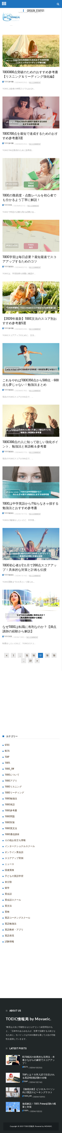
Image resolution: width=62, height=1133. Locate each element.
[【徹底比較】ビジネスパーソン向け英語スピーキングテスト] (13, 1092)
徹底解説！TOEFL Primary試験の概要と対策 (39, 1105)
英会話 (8, 893)
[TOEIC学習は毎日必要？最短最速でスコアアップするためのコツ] (30, 236)
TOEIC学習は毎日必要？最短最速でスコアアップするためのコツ (29, 258)
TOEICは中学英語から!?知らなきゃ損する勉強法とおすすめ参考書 (30, 505)
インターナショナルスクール (20, 846)
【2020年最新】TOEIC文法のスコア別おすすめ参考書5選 (29, 320)
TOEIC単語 (10, 804)
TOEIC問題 (10, 816)
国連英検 (9, 870)
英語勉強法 (10, 923)
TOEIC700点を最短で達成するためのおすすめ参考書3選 (30, 135)
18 (47, 655)
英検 (7, 911)
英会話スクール (13, 899)
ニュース (9, 864)
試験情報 (9, 941)
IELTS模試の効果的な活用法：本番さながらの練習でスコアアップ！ (38, 1060)
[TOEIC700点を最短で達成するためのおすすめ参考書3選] (30, 112)
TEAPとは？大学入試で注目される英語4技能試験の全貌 (38, 1076)
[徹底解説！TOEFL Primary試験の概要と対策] (13, 1107)
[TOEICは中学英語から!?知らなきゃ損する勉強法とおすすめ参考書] (30, 482)
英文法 (8, 905)
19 (54, 655)
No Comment (35, 82)
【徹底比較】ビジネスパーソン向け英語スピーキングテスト (38, 1090)
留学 (7, 887)
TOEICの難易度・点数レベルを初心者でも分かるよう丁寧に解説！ (29, 197)
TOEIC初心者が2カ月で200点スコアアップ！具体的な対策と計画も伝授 (29, 567)
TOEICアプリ (11, 780)
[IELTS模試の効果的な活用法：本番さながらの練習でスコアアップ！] (13, 1060)
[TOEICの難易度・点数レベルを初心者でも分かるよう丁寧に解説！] (30, 174)
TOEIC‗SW (9, 768)
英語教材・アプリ (14, 929)
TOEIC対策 (7, 205)
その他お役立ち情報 (15, 840)
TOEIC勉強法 (8, 266)
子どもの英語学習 (14, 875)
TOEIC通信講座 (12, 834)
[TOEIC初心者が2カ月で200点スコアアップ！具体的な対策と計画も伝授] (30, 544)
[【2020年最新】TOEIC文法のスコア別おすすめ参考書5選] (30, 297)
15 (27, 655)
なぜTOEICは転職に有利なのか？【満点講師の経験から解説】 (29, 628)
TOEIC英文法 (11, 828)
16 (34, 655)
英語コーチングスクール (17, 917)
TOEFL (7, 762)
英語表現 (9, 935)
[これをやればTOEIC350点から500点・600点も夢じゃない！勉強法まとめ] (30, 359)
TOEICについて (12, 774)
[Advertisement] (31, 708)
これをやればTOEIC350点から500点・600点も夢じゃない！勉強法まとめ (30, 382)
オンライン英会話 (14, 852)
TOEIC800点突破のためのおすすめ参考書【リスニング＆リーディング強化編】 (30, 73)
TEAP (7, 756)
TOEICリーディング (14, 792)
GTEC (7, 744)
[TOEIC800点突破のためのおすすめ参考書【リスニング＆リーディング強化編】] (30, 51)
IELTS (7, 750)
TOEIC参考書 (8, 82)
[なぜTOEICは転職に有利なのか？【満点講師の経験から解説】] (30, 606)
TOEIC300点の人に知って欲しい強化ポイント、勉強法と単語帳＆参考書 (30, 443)
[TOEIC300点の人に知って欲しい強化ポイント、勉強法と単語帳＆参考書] (30, 421)
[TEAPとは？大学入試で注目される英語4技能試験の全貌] (13, 1078)
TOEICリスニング (13, 786)
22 (30, 660)
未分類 (8, 881)
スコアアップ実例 (14, 858)
